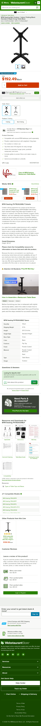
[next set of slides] (39, 194)
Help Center (20, 683)
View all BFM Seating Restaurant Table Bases (27, 173)
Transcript (11, 301)
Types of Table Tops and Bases (20, 486)
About (4, 301)
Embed (18, 301)
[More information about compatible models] (21, 494)
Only (3, 76)
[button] (17, 66)
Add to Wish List (20, 98)
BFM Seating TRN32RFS (10, 504)
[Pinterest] (23, 654)
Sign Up (35, 614)
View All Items (35, 184)
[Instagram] (2, 654)
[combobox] (20, 7)
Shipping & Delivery (29, 694)
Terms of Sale (20, 703)
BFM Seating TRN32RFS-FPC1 (11, 507)
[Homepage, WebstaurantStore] (20, 3)
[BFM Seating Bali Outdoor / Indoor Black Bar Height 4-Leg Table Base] (8, 533)
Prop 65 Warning (27, 269)
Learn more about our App (16, 635)
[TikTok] (18, 654)
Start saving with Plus (14, 625)
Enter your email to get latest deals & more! (18, 610)
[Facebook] (13, 654)
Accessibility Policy (20, 713)
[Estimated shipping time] (32, 132)
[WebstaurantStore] (20, 642)
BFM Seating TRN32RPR (10, 498)
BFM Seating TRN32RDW (10, 510)
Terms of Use (15, 390)
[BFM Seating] (9, 173)
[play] (20, 284)
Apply (37, 93)
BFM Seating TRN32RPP (10, 501)
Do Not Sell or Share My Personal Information (20, 716)
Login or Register (20, 593)
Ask (34, 382)
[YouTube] (7, 654)
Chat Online (11, 694)
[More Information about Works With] (12, 184)
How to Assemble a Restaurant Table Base (19, 297)
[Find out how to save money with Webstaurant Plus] (2, 189)
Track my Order (20, 689)
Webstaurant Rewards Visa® (16, 93)
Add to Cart (8, 198)
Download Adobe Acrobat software (11, 480)
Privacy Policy (25, 390)
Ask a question (15, 23)
